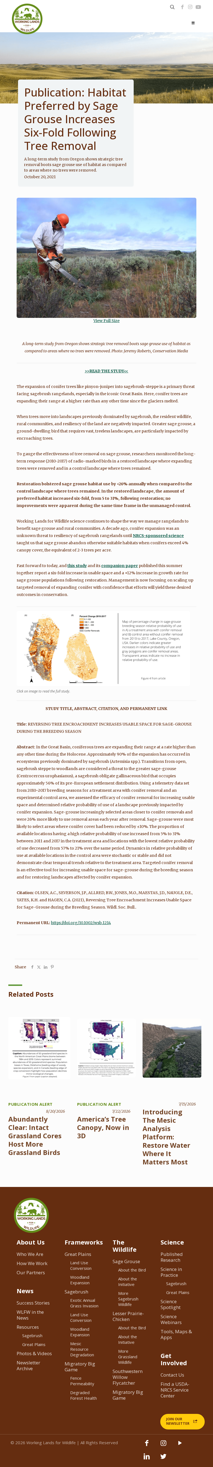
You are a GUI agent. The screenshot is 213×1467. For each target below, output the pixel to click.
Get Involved (174, 1359)
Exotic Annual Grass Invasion (84, 1302)
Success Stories (33, 1303)
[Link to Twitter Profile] (163, 1459)
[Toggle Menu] (193, 23)
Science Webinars (171, 1319)
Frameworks (84, 1242)
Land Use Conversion (81, 1265)
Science (172, 1242)
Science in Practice (171, 1272)
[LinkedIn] (147, 1459)
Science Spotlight (171, 1304)
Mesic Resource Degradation (82, 1349)
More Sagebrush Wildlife (128, 1298)
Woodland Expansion (80, 1279)
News (25, 1291)
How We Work (32, 1263)
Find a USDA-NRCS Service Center (175, 1390)
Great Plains (33, 1344)
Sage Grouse (126, 1261)
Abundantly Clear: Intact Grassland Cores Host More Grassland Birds (35, 1135)
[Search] (172, 7)
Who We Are (30, 1254)
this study (77, 565)
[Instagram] (190, 6)
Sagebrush (32, 1335)
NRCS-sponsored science (158, 535)
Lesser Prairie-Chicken (128, 1316)
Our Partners (31, 1272)
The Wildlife (124, 1245)
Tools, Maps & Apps (176, 1334)
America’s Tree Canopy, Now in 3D (103, 1127)
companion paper (119, 565)
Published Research (172, 1257)
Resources (28, 1327)
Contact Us (172, 1375)
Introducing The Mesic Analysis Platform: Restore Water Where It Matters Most (166, 1136)
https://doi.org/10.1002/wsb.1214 (81, 922)
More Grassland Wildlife (127, 1356)
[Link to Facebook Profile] (182, 6)
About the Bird (132, 1270)
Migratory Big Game (80, 1366)
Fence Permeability (82, 1380)
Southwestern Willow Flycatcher (128, 1377)
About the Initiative (127, 1281)
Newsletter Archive (28, 1365)
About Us (31, 1242)
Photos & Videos (34, 1353)
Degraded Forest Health (83, 1395)
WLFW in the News (30, 1315)
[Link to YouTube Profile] (198, 6)
